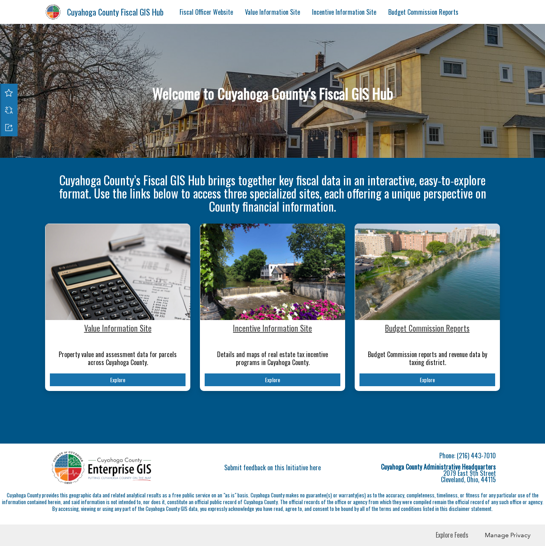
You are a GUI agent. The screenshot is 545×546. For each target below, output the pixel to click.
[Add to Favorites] (9, 92)
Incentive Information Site (344, 12)
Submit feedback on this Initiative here (272, 467)
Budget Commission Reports (423, 12)
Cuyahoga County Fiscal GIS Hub (115, 12)
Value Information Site (272, 12)
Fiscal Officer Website (206, 12)
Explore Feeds (452, 535)
